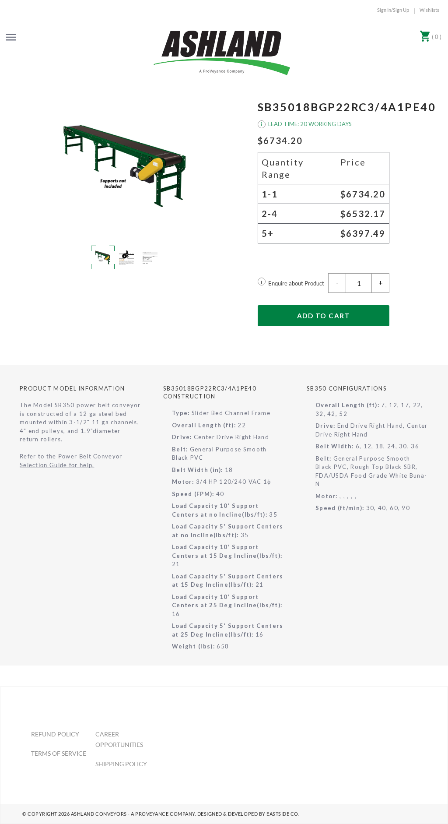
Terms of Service (58, 753)
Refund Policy (55, 734)
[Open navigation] (11, 37)
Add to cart (323, 316)
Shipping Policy (121, 764)
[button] (125, 165)
